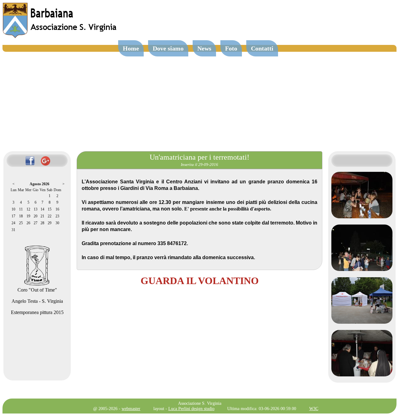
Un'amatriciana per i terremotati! (199, 157)
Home (131, 48)
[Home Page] (60, 36)
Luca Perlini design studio (191, 408)
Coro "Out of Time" (37, 290)
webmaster (131, 408)
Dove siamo (168, 48)
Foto (231, 48)
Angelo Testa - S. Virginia (37, 301)
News (204, 48)
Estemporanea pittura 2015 (37, 312)
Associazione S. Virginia (199, 403)
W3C (313, 408)
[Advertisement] (199, 98)
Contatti (262, 48)
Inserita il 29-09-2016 (199, 164)
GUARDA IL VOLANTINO (200, 280)
